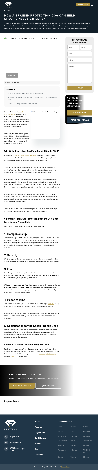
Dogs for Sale (40, 433)
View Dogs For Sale (80, 120)
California (86, 431)
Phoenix (86, 445)
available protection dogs (47, 354)
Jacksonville (87, 441)
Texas (60, 427)
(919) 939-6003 (79, 113)
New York (61, 445)
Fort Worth (61, 431)
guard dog (51, 304)
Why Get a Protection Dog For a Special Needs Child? (25, 93)
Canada (60, 457)
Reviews (38, 444)
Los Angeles (62, 436)
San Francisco (62, 441)
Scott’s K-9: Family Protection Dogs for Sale (22, 104)
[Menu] (92, 5)
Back (8, 11)
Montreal (86, 457)
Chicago (73, 445)
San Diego (74, 436)
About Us (38, 427)
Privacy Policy (65, 467)
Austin (73, 431)
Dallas (85, 427)
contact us (13, 356)
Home (37, 422)
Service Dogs (15, 82)
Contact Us (39, 455)
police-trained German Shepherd (25, 155)
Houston (73, 427)
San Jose (86, 436)
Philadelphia (62, 450)
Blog (36, 449)
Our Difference (40, 438)
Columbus (74, 450)
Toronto (73, 457)
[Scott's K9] (8, 5)
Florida (73, 441)
